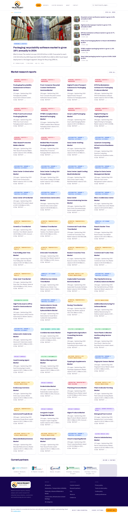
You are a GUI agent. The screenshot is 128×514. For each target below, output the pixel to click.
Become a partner (109, 460)
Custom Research (57, 5)
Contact (75, 5)
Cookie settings (97, 510)
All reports (48, 485)
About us (72, 494)
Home (38, 5)
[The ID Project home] (17, 5)
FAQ (71, 491)
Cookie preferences (100, 494)
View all (112, 72)
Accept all (111, 510)
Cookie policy (99, 491)
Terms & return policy (101, 488)
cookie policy (17, 511)
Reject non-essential (80, 510)
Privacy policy (99, 485)
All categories (49, 502)
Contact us (73, 498)
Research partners (75, 488)
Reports (45, 5)
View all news (110, 12)
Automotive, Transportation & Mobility (55, 488)
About (68, 5)
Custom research (75, 485)
